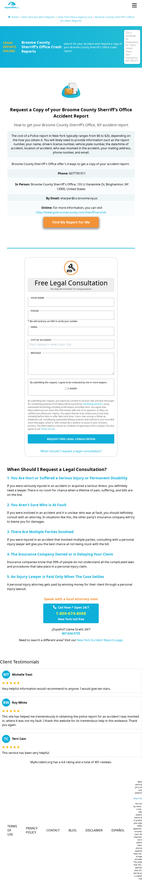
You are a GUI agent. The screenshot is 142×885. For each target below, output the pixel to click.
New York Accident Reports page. (100, 640)
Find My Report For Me (71, 222)
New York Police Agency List (75, 17)
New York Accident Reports (38, 17)
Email (34, 327)
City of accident (41, 340)
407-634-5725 (71, 633)
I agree (72, 388)
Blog (73, 830)
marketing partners (93, 404)
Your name (37, 298)
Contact (53, 830)
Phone (35, 311)
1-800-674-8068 (71, 613)
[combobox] (71, 344)
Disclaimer (94, 830)
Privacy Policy (32, 830)
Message (36, 353)
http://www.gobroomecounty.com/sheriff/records (71, 212)
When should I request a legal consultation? (71, 451)
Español (117, 830)
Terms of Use (48, 429)
